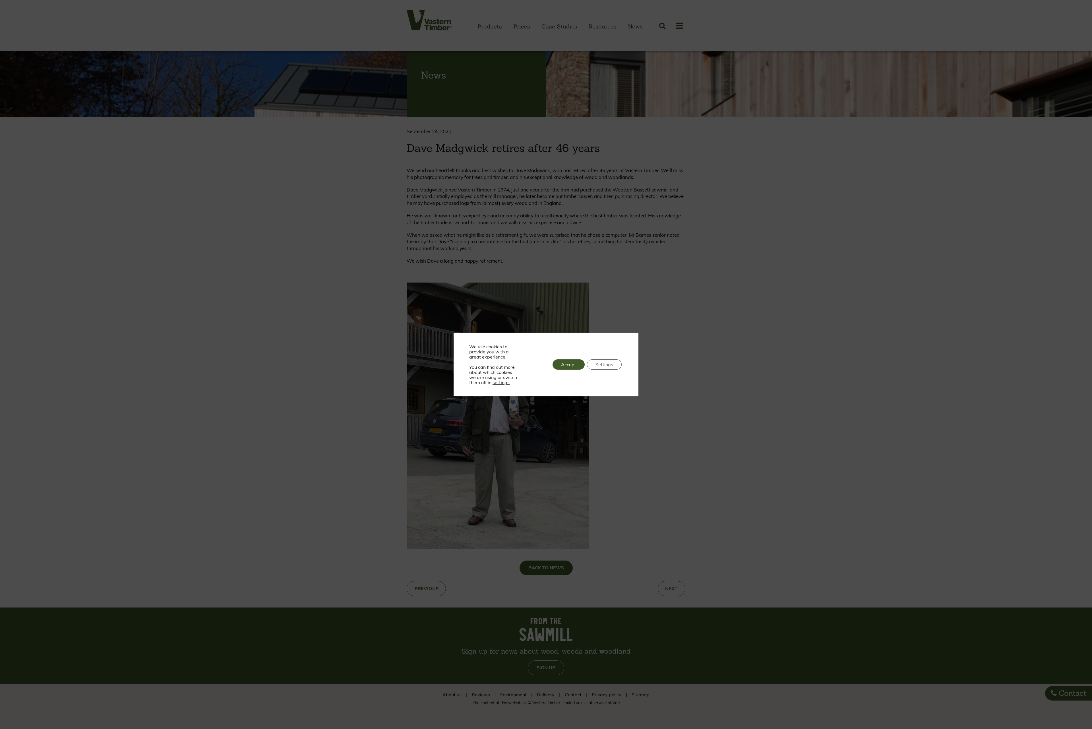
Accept (568, 364)
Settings (604, 364)
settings (501, 382)
